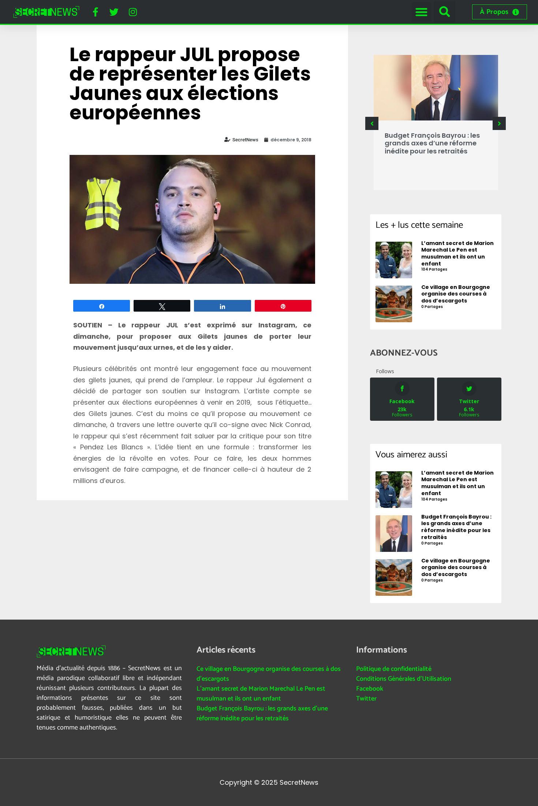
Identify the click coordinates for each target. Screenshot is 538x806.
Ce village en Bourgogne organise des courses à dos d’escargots (269, 674)
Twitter (366, 698)
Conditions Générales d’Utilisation (403, 678)
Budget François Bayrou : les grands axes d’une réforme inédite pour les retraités (432, 143)
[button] (421, 12)
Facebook (369, 688)
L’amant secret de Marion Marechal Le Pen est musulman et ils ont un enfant (261, 693)
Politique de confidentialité (393, 669)
